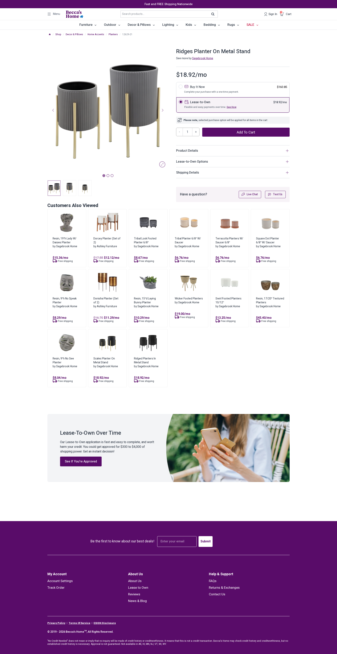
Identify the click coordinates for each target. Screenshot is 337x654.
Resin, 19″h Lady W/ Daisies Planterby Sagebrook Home (65, 242)
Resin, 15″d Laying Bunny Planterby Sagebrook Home (146, 302)
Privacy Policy (56, 623)
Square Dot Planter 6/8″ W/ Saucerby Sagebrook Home (268, 242)
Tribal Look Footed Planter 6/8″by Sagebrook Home (146, 242)
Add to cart (246, 132)
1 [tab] (103, 175)
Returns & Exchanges (224, 587)
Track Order (56, 587)
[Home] (50, 34)
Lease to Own (138, 587)
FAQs (212, 581)
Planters (113, 34)
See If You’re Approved (81, 461)
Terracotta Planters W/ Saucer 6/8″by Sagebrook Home (229, 242)
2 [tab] (107, 175)
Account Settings (60, 581)
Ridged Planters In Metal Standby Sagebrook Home (146, 362)
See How (231, 107)
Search (214, 14)
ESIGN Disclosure (105, 623)
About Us (135, 574)
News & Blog (137, 600)
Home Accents (96, 34)
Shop (58, 34)
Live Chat (252, 194)
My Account (57, 574)
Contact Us (217, 594)
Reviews (134, 594)
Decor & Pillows (74, 34)
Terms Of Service (79, 623)
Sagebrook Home (202, 58)
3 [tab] (112, 175)
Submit (205, 541)
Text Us (277, 194)
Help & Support (221, 574)
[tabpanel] (107, 109)
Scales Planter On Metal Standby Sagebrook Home (105, 362)
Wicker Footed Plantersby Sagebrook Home (189, 301)
